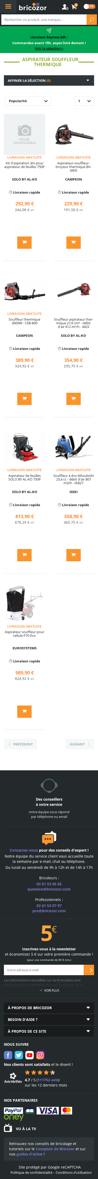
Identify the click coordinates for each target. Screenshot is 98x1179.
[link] (74, 7)
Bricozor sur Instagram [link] (40, 1055)
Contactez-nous (24, 850)
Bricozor (32, 6)
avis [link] (48, 1079)
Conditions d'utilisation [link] (74, 1172)
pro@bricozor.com (49, 910)
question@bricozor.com (49, 889)
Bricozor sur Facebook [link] (8, 1055)
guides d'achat (29, 1154)
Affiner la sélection (29, 80)
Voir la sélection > (49, 48)
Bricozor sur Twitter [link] (19, 1055)
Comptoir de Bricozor (55, 1148)
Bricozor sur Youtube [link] (29, 1055)
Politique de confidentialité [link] (31, 1172)
